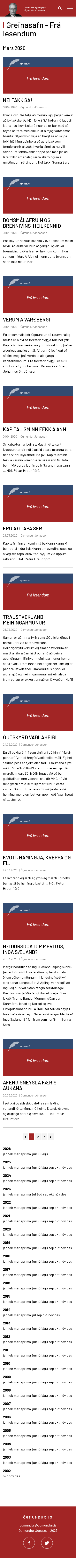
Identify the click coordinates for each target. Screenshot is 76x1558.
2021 (6, 1216)
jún (35, 1154)
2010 (6, 1363)
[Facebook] (29, 1543)
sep (52, 1167)
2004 (7, 1444)
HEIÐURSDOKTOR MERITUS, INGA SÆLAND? (34, 949)
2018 (6, 1256)
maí (29, 1154)
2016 (6, 1283)
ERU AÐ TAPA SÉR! (23, 528)
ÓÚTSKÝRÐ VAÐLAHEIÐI (30, 737)
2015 (6, 1296)
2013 (6, 1323)
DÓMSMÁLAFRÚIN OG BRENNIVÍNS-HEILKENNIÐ (32, 223)
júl (40, 1154)
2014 (6, 1310)
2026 (7, 1148)
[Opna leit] (59, 8)
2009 (7, 1377)
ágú (45, 1154)
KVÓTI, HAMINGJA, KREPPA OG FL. (37, 860)
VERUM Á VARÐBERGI (26, 319)
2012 (6, 1336)
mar (17, 1154)
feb (11, 1154)
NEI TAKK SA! (17, 100)
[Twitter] (47, 1543)
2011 (6, 1350)
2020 (7, 1229)
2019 (6, 1242)
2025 (7, 1162)
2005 (7, 1430)
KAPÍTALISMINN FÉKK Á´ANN (34, 429)
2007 (7, 1403)
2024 (7, 1175)
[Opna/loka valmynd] (69, 8)
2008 (7, 1390)
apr (23, 1154)
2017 (6, 1269)
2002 (7, 1471)
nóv (63, 1167)
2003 (7, 1457)
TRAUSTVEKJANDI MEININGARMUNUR (24, 619)
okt (57, 1167)
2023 (7, 1189)
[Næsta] (51, 1136)
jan (5, 1154)
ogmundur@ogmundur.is (38, 1525)
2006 (7, 1417)
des (69, 1167)
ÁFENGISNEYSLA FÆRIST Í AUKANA (32, 1085)
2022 (7, 1202)
